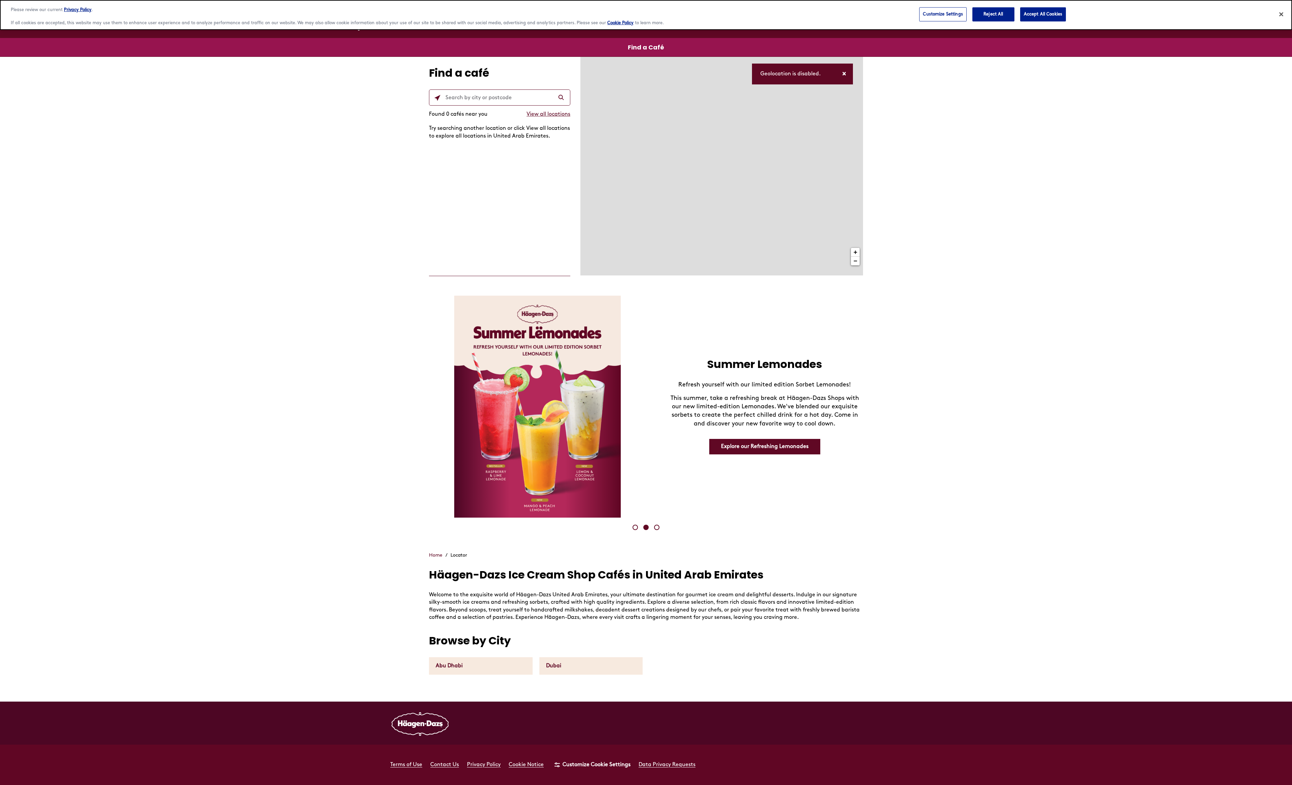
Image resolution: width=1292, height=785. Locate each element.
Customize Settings (943, 14)
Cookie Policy (620, 23)
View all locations (548, 114)
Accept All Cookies (1043, 14)
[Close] (1281, 14)
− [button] (855, 260)
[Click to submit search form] (562, 98)
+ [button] (855, 252)
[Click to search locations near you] (437, 98)
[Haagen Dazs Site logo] (420, 723)
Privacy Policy (78, 10)
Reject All (993, 14)
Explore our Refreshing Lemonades (765, 446)
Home (435, 555)
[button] (635, 527)
